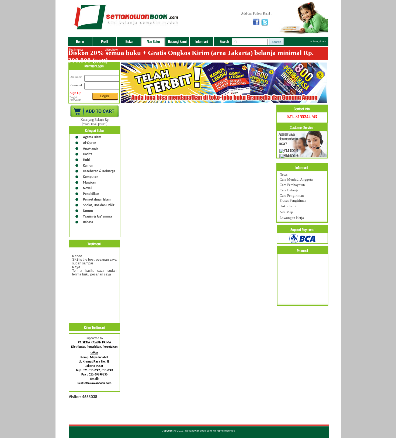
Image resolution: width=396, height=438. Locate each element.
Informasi (201, 41)
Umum (88, 211)
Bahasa (88, 222)
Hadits (87, 154)
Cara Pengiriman (292, 195)
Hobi (86, 160)
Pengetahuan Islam (97, 199)
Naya (76, 267)
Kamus (88, 165)
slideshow (111, 49)
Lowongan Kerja (292, 217)
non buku (153, 41)
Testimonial (76, 49)
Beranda (80, 41)
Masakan (89, 182)
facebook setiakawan (256, 22)
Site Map (286, 212)
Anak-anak (90, 148)
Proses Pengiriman (293, 200)
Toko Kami (288, 206)
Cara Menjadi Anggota (296, 179)
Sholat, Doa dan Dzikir (98, 205)
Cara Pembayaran (292, 185)
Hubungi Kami (177, 41)
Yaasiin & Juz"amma (97, 216)
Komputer (90, 177)
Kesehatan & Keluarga (99, 171)
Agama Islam (92, 137)
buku (129, 41)
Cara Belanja (289, 190)
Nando (77, 256)
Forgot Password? (75, 98)
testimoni (94, 243)
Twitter (264, 22)
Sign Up (75, 93)
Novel (87, 188)
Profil (104, 41)
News (283, 174)
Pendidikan (91, 194)
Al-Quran (89, 143)
